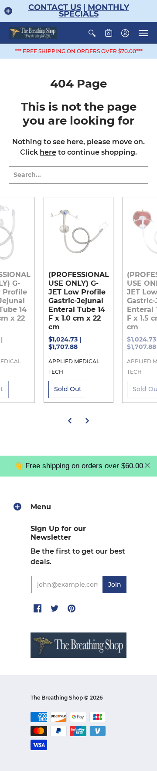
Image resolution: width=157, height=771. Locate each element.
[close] (147, 465)
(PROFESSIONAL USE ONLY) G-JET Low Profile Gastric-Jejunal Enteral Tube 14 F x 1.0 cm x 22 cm (78, 301)
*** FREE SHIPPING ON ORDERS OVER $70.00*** (79, 51)
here (48, 152)
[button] (8, 11)
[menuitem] (92, 33)
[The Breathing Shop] (33, 33)
